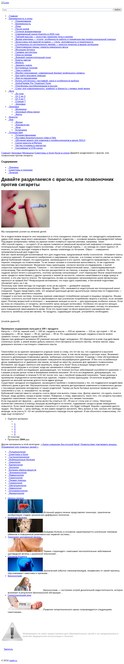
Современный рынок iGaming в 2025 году (38, 34)
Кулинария (21, 130)
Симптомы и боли (44, 153)
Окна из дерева (24, 54)
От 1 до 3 (20, 96)
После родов (22, 29)
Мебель (20, 62)
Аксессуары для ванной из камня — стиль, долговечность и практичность (54, 41)
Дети (11, 91)
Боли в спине (62, 153)
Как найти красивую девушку (31, 75)
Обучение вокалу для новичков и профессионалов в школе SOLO (50, 140)
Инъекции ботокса (25, 49)
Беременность (23, 23)
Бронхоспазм (15, 575)
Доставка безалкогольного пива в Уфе (36, 137)
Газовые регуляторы (26, 52)
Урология (14, 467)
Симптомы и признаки (21, 170)
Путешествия (16, 132)
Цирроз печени (16, 498)
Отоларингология (18, 490)
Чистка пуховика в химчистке (31, 145)
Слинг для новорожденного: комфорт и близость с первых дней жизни (53, 88)
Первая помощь (17, 480)
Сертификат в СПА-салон (29, 148)
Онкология (14, 462)
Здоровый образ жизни (28, 111)
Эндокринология (18, 472)
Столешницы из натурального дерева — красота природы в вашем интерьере (57, 44)
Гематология (16, 477)
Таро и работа (23, 70)
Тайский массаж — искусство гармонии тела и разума (44, 36)
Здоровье (21, 104)
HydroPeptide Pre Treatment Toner (33, 83)
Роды (18, 26)
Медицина (21, 109)
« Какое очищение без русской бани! (60, 444)
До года (20, 93)
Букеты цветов (23, 60)
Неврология (15, 488)
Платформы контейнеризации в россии (36, 86)
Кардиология (16, 464)
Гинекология (15, 483)
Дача (18, 127)
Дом (11, 119)
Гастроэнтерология (19, 457)
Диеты (19, 114)
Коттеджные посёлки (26, 67)
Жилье (19, 122)
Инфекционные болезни (22, 459)
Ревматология (16, 475)
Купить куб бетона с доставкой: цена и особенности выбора (47, 80)
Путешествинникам (26, 135)
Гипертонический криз (19, 595)
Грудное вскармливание (28, 31)
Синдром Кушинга (17, 556)
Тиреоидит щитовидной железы (24, 537)
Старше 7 (21, 101)
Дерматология (16, 493)
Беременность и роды (20, 18)
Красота (13, 117)
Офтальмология (17, 485)
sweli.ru (13, 660)
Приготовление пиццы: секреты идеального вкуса (42, 47)
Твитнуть (8, 649)
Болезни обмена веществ (22, 470)
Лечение (13, 172)
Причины (14, 167)
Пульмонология (17, 451)
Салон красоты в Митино (29, 143)
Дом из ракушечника (26, 78)
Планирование (23, 21)
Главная (13, 16)
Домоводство (22, 124)
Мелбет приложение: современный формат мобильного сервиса (50, 73)
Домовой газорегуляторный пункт (33, 57)
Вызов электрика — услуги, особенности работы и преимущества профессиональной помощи (66, 39)
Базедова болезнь (17, 517)
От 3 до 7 (20, 98)
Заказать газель (24, 65)
